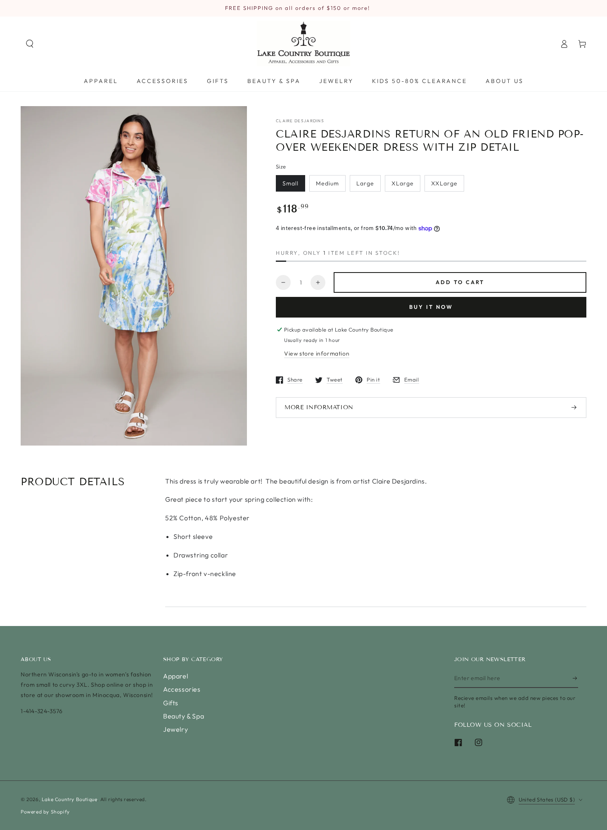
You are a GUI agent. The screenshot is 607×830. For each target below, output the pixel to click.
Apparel (175, 676)
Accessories (182, 689)
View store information (316, 353)
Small (290, 183)
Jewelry (175, 729)
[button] (30, 44)
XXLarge (444, 183)
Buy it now (431, 307)
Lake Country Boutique (69, 799)
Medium (327, 183)
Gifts (170, 703)
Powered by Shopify (45, 812)
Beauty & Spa (183, 716)
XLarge (402, 183)
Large (365, 183)
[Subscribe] (575, 678)
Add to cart (460, 282)
